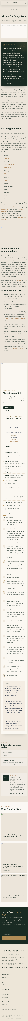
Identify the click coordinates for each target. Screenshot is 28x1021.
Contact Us (4, 1004)
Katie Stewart (14, 441)
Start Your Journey (6, 992)
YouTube (11, 967)
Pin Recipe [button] (9, 410)
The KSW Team (7, 20)
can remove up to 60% (16, 348)
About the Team (5, 974)
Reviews (4, 979)
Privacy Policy (10, 1018)
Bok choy (6, 158)
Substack (17, 967)
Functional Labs (5, 994)
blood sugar (4, 209)
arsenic (19, 280)
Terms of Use (18, 1018)
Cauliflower (7, 167)
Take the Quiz (5, 997)
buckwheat (15, 318)
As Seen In (4, 977)
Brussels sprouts (9, 164)
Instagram (5, 967)
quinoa (6, 318)
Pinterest (24, 967)
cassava (22, 318)
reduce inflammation (13, 207)
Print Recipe (9, 407)
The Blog (15, 9)
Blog (3, 982)
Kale (5, 174)
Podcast (4, 984)
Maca (5, 180)
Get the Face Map (14, 938)
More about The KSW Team (16, 793)
